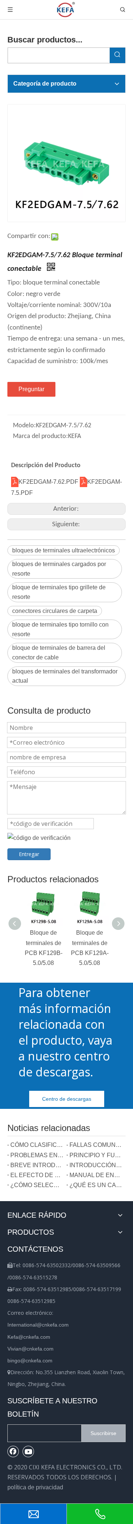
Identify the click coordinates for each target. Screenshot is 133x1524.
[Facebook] (13, 1451)
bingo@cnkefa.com (29, 1360)
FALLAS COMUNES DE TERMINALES (96, 1145)
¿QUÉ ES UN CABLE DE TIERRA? (96, 1185)
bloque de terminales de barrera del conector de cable (58, 653)
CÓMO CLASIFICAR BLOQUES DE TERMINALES (37, 1145)
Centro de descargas (66, 1099)
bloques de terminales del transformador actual (64, 676)
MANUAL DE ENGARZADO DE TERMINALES (96, 1175)
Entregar (29, 854)
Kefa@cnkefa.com (28, 1337)
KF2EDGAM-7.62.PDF (49, 482)
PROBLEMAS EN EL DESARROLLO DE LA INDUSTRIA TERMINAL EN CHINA (37, 1155)
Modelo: (24, 425)
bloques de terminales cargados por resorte (59, 569)
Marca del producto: (40, 436)
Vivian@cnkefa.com (30, 1349)
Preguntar (31, 389)
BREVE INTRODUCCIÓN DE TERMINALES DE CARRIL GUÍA (37, 1165)
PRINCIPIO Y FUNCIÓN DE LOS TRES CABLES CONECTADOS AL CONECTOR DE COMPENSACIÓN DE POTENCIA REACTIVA (96, 1155)
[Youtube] (28, 1451)
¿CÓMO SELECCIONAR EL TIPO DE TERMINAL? (37, 1185)
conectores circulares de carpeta (54, 611)
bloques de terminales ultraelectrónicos (63, 550)
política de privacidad (35, 1487)
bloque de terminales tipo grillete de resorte (59, 592)
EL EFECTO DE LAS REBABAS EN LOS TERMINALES (37, 1175)
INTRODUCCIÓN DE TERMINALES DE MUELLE (96, 1165)
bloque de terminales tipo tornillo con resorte (60, 629)
